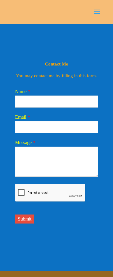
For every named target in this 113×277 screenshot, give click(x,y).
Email (20, 117)
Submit (24, 218)
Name (21, 91)
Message (23, 142)
